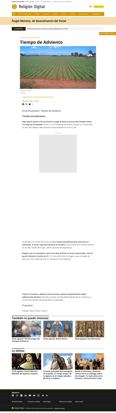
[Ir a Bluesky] (34, 395)
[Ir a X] (17, 395)
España (36, 14)
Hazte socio (79, 402)
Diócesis (72, 14)
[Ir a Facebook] (13, 395)
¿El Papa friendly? (46, 1)
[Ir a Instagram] (21, 395)
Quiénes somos (17, 402)
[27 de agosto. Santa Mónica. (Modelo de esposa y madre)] (26, 361)
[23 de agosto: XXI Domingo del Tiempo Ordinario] (26, 329)
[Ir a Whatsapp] (38, 395)
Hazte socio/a (98, 7)
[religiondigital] (18, 408)
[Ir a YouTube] (30, 395)
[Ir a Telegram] (43, 395)
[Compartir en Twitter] (26, 104)
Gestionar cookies (59, 408)
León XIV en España (24, 14)
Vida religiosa (83, 14)
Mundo (63, 14)
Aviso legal (47, 402)
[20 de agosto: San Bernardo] (89, 329)
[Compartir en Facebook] (23, 104)
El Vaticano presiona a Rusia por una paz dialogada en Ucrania (47, 29)
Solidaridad (96, 14)
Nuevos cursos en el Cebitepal (62, 1)
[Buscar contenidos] (90, 6)
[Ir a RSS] (47, 395)
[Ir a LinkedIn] (26, 395)
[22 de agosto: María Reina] (58, 329)
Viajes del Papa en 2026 (32, 1)
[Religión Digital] (28, 6)
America (55, 14)
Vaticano (46, 14)
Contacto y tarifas (34, 402)
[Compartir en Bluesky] (30, 104)
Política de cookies (65, 402)
